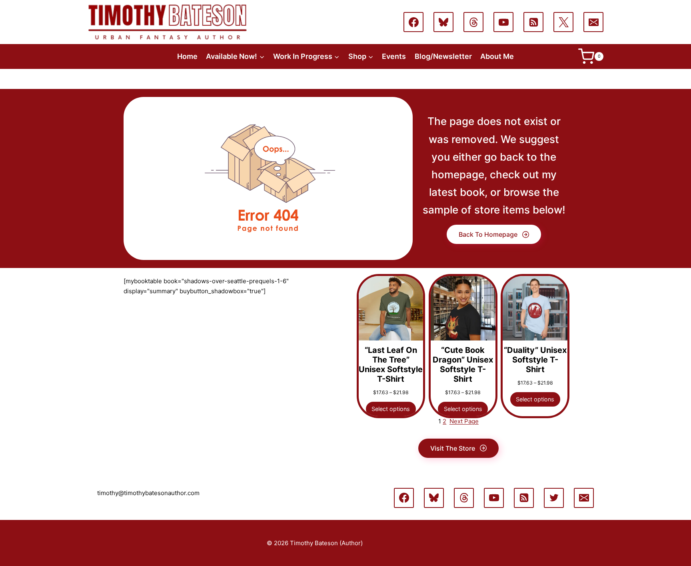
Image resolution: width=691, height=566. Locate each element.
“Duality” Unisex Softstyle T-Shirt (535, 359)
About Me (497, 56)
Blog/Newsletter (443, 56)
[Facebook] (413, 22)
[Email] (593, 22)
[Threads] (473, 22)
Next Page (464, 421)
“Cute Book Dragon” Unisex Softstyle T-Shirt (463, 364)
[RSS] (533, 22)
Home (187, 56)
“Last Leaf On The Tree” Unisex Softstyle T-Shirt (391, 364)
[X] (563, 22)
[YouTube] (503, 22)
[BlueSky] (443, 22)
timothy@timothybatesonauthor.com (148, 493)
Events (394, 56)
